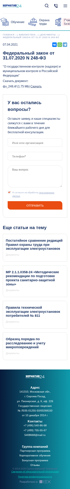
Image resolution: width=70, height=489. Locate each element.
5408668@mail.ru (35, 434)
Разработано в (29, 481)
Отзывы (35, 464)
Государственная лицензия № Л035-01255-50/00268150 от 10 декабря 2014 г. (35, 410)
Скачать (36, 86)
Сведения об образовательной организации (35, 471)
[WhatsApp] (59, 44)
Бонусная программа (35, 460)
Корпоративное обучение (35, 455)
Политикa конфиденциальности (35, 476)
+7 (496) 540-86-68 (35, 425)
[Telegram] (65, 44)
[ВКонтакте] (54, 44)
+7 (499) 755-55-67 (35, 430)
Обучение (17, 22)
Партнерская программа (35, 450)
